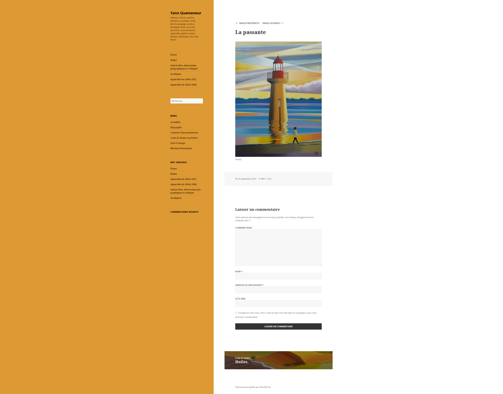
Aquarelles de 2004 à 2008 (183, 84)
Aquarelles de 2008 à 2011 (183, 79)
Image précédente (249, 23)
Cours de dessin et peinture (184, 137)
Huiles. (173, 173)
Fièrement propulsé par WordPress (253, 387)
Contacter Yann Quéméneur (184, 132)
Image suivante (271, 23)
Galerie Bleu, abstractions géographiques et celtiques (184, 67)
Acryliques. (176, 197)
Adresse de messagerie (249, 285)
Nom (239, 271)
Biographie (176, 127)
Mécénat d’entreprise (181, 148)
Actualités (175, 122)
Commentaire (243, 227)
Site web (240, 298)
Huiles (173, 60)
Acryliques (175, 74)
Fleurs (173, 54)
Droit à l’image (177, 143)
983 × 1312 (266, 178)
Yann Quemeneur (185, 12)
